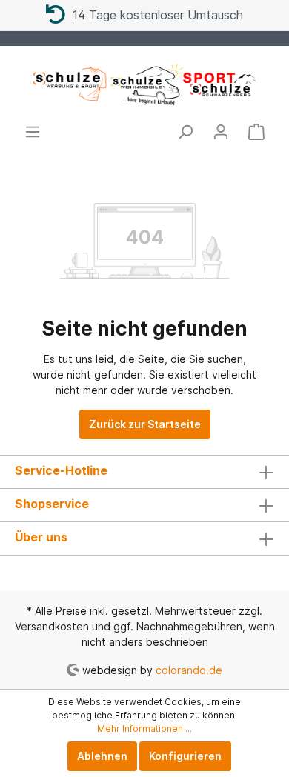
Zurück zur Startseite (145, 424)
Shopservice (52, 503)
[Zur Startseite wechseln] (144, 84)
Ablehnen (102, 756)
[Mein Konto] (221, 132)
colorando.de (189, 669)
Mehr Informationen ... (144, 728)
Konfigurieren (185, 756)
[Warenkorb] (256, 132)
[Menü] (32, 132)
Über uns (41, 537)
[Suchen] (185, 132)
